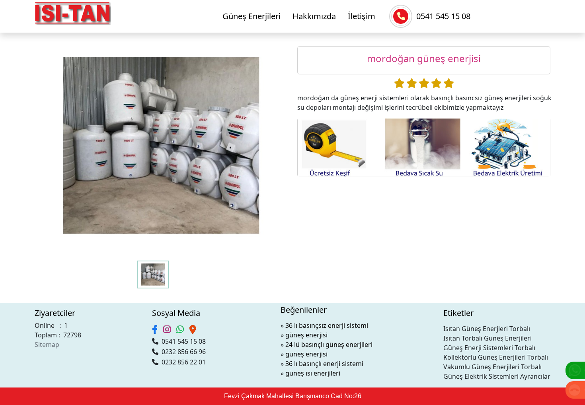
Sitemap (47, 344)
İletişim (361, 16)
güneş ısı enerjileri (312, 373)
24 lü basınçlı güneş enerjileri (328, 344)
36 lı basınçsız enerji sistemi (326, 325)
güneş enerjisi (306, 335)
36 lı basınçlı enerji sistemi (324, 363)
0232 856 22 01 (182, 362)
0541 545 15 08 (443, 16)
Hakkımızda (314, 16)
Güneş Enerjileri (251, 16)
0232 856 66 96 (182, 351)
